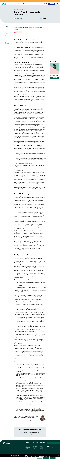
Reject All (45, 458)
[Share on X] (45, 18)
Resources (9, 3)
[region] (30, 458)
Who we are (27, 444)
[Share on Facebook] (40, 18)
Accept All (52, 458)
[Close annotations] (58, 455)
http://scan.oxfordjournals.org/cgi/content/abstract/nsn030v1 (31, 395)
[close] (59, 0)
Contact (27, 448)
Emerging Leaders (36, 445)
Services (18, 3)
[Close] (58, 458)
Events (14, 3)
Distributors (42, 446)
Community (35, 446)
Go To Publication (54, 77)
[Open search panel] (41, 3)
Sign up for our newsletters (53, 443)
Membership (24, 3)
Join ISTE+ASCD (51, 3)
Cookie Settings (39, 458)
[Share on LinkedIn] (43, 18)
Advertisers (41, 445)
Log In (57, 3)
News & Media (28, 447)
